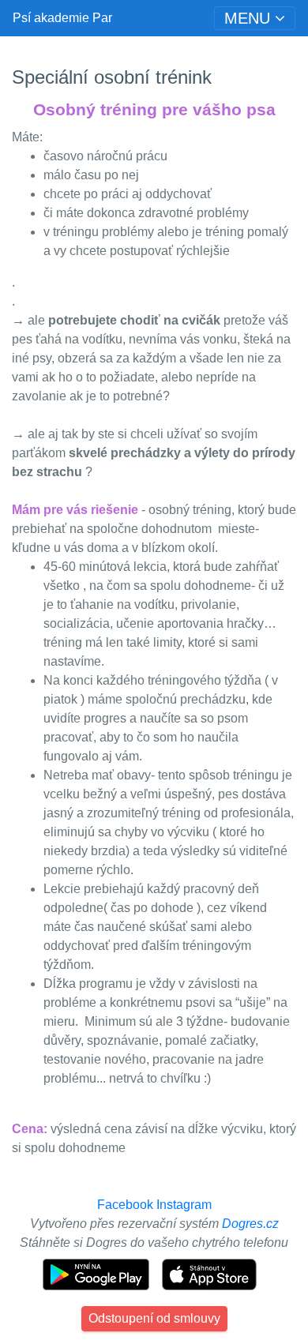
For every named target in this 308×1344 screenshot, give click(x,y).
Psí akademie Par (62, 17)
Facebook (125, 1204)
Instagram (184, 1204)
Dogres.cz (250, 1223)
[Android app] (97, 1273)
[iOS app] (209, 1273)
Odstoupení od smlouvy (154, 1318)
